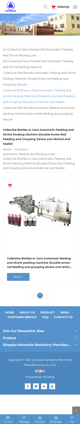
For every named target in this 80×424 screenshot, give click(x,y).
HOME (9, 312)
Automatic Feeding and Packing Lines (29, 154)
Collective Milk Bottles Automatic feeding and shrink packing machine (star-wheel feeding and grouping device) (39, 113)
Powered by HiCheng (40, 377)
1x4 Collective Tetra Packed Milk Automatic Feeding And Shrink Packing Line (38, 52)
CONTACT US (63, 317)
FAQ (45, 317)
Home (7, 149)
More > (18, 277)
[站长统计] (40, 370)
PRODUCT (47, 312)
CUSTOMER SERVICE (22, 317)
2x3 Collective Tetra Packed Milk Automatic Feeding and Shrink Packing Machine (38, 64)
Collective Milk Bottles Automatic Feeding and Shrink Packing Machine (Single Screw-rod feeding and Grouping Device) (39, 78)
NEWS (64, 312)
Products (21, 149)
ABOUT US (27, 312)
